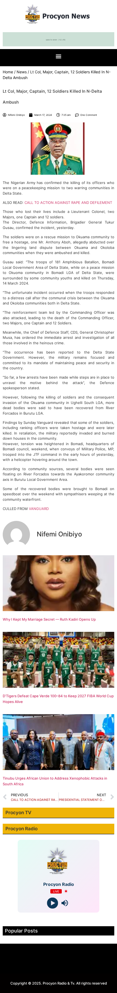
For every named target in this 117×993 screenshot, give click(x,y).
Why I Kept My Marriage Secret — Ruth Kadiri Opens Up (49, 619)
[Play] (52, 903)
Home (8, 72)
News (22, 72)
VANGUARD (39, 508)
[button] (58, 56)
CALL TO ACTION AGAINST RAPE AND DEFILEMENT (68, 202)
